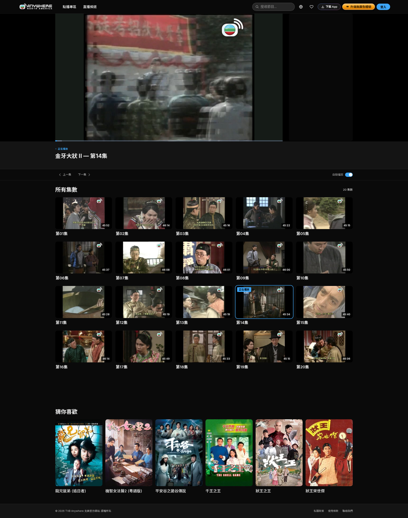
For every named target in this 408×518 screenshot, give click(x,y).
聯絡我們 (348, 510)
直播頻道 (90, 7)
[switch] (349, 175)
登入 (383, 7)
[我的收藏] (311, 6)
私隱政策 (319, 510)
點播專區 (69, 7)
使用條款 (333, 510)
